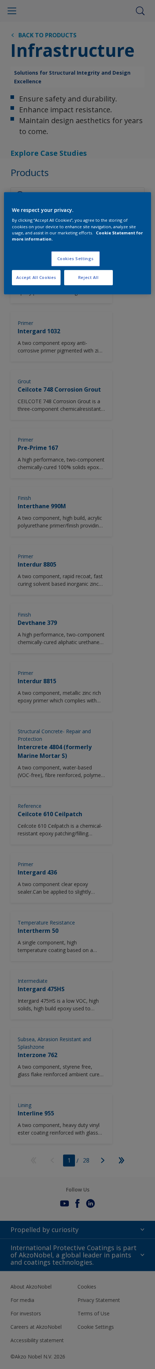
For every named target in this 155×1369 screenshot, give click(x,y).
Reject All (88, 277)
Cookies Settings (75, 258)
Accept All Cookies (36, 277)
